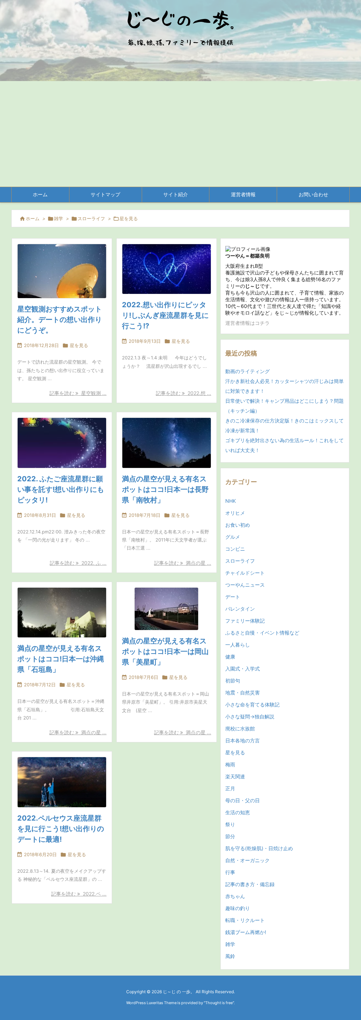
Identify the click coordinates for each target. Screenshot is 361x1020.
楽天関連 (235, 776)
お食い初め (237, 525)
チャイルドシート (245, 573)
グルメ (232, 537)
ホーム (32, 218)
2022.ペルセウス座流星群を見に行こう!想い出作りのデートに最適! (60, 828)
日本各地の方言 (242, 740)
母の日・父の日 (242, 800)
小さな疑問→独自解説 (249, 716)
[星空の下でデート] (61, 782)
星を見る (79, 345)
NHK (230, 501)
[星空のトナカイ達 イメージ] (61, 443)
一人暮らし (237, 645)
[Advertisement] (180, 134)
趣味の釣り (237, 908)
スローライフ (91, 218)
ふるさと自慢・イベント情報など (262, 633)
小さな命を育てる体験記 (252, 704)
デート (232, 597)
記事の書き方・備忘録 (250, 884)
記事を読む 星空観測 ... (77, 393)
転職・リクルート (245, 920)
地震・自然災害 (242, 693)
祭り (230, 824)
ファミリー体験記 (245, 621)
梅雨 (230, 764)
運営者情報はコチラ (247, 323)
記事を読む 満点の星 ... (182, 563)
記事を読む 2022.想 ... (183, 393)
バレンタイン (240, 609)
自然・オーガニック (247, 860)
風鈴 (230, 956)
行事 (230, 872)
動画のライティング (247, 371)
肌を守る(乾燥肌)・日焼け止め (259, 848)
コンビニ (235, 549)
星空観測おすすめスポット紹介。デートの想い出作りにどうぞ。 (59, 319)
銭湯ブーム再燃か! (245, 932)
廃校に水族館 (240, 728)
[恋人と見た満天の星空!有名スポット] (61, 271)
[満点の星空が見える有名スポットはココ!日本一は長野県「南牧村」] (166, 443)
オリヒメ (235, 513)
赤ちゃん (235, 896)
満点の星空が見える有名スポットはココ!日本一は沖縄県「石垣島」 (60, 659)
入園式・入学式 (242, 669)
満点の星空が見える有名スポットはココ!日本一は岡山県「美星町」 (165, 651)
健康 (230, 657)
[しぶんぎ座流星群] (166, 269)
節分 (230, 836)
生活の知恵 (237, 812)
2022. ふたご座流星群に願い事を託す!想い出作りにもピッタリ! (60, 489)
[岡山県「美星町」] (166, 608)
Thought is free (219, 1002)
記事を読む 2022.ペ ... (78, 894)
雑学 (58, 218)
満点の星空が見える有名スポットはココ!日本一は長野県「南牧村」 (165, 489)
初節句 (232, 681)
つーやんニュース (245, 585)
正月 (230, 788)
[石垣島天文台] (61, 612)
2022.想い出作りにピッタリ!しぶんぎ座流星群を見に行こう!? (165, 315)
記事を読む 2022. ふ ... (78, 563)
